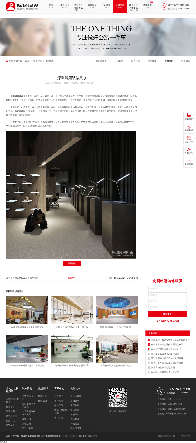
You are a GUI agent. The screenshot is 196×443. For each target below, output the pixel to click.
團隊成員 (42, 401)
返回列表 (72, 278)
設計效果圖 (27, 428)
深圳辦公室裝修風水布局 (26, 278)
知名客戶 (58, 396)
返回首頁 (58, 417)
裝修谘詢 (189, 153)
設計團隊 (106, 6)
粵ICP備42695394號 (88, 436)
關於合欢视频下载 (78, 7)
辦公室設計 (75, 428)
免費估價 (72, 263)
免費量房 (189, 119)
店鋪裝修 (119, 61)
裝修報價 (147, 6)
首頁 (51, 6)
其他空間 (26, 424)
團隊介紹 (42, 396)
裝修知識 (185, 61)
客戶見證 (58, 401)
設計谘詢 (189, 141)
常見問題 (152, 61)
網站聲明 (185, 436)
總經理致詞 (11, 416)
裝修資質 (10, 407)
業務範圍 (10, 411)
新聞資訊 (119, 6)
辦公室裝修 (101, 61)
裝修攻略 (37, 61)
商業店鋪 (26, 419)
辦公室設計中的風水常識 (126, 278)
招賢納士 (10, 425)
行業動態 (74, 424)
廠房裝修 (135, 61)
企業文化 (10, 421)
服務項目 (64, 6)
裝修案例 (92, 6)
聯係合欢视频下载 (133, 7)
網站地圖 (3, 442)
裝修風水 (50, 61)
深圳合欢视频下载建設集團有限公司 (23, 436)
